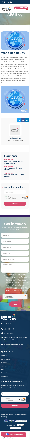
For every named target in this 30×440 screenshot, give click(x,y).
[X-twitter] (9, 2)
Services (4, 363)
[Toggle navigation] (27, 10)
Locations (4, 376)
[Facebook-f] (4, 2)
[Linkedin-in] (11, 2)
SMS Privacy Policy (11, 425)
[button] (19, 120)
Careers (4, 366)
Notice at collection (8, 438)
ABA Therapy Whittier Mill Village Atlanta (13, 162)
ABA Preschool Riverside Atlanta (13, 169)
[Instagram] (6, 2)
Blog (2, 369)
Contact (4, 373)
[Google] (2, 2)
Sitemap (4, 417)
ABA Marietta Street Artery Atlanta (14, 176)
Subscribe (15, 204)
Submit (15, 304)
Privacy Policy (21, 425)
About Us (4, 356)
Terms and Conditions (15, 427)
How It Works (5, 359)
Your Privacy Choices (16, 434)
